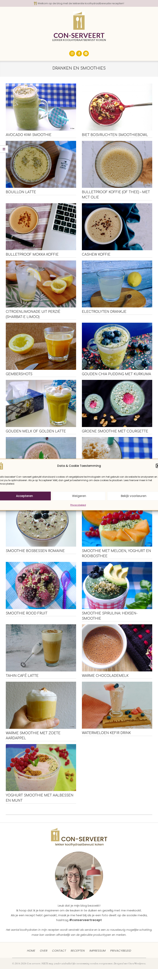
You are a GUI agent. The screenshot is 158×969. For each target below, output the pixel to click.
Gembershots (19, 374)
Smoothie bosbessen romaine (35, 551)
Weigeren (79, 496)
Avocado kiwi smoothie (28, 135)
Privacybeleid (78, 504)
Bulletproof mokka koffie (32, 254)
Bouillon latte (21, 192)
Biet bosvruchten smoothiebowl (115, 135)
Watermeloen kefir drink (106, 733)
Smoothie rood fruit (26, 613)
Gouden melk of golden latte (36, 431)
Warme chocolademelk (105, 676)
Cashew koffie (96, 254)
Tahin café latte (22, 676)
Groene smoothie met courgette (115, 431)
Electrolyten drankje (104, 312)
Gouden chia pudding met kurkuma (116, 374)
